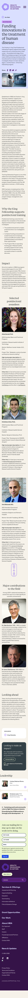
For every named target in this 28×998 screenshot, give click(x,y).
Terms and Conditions (8, 970)
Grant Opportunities (11, 912)
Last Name (6, 839)
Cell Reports (21, 385)
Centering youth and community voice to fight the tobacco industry (14, 808)
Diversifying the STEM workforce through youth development (13, 812)
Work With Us (7, 874)
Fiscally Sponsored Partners (10, 935)
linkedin (10, 70)
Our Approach (6, 926)
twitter (13, 70)
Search (5, 880)
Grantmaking (6, 898)
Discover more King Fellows (14, 570)
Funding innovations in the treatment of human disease (16, 70)
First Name (6, 835)
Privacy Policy (6, 968)
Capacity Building (7, 893)
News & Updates (9, 948)
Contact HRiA (6, 940)
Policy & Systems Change (9, 904)
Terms (18, 981)
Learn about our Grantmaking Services (13, 764)
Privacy (14, 981)
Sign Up (5, 856)
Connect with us (9, 759)
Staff (3, 929)
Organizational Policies (8, 973)
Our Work (7, 17)
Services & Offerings (11, 887)
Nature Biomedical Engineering (12, 461)
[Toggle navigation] (24, 7)
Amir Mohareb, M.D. (8, 504)
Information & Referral (8, 901)
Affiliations (5, 937)
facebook (7, 70)
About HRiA (7, 923)
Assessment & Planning (9, 890)
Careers (4, 932)
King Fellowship (11, 735)
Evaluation (5, 896)
